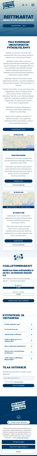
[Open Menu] (32, 5)
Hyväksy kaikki (18, 442)
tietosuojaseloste (18, 382)
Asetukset (18, 451)
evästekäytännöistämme (23, 437)
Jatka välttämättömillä (18, 447)
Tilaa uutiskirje (18, 385)
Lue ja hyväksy (14, 382)
